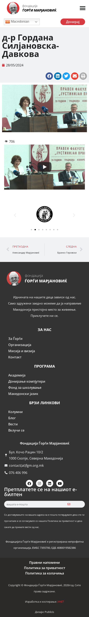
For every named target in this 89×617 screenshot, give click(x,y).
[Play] (44, 167)
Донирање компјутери (26, 381)
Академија (16, 375)
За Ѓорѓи (15, 338)
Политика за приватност (44, 568)
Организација (19, 345)
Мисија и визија (21, 351)
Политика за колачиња (44, 573)
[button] (82, 8)
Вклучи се (16, 430)
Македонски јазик (23, 393)
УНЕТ (60, 601)
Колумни (15, 412)
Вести (13, 424)
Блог (12, 418)
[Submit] (69, 504)
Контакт (15, 357)
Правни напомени (44, 562)
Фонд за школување (24, 387)
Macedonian (19, 21)
